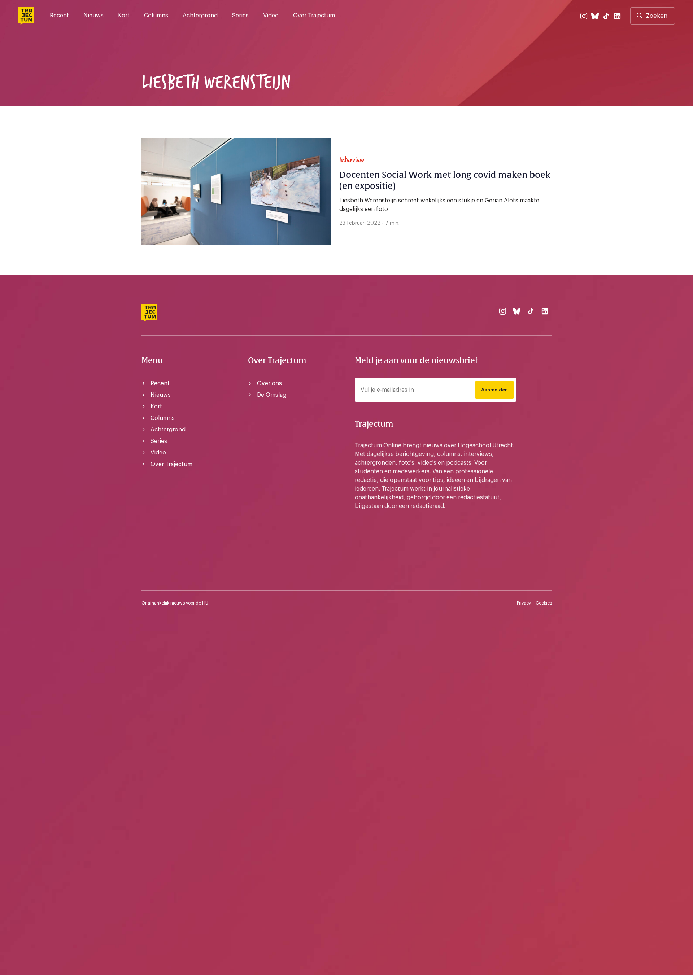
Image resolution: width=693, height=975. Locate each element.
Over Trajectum (314, 15)
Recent (59, 15)
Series (240, 15)
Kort (124, 15)
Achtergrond (200, 15)
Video (271, 15)
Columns (156, 15)
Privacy (524, 603)
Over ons (269, 383)
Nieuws (93, 15)
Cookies (544, 603)
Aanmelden (494, 389)
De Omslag (271, 395)
